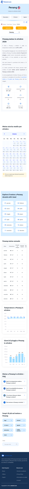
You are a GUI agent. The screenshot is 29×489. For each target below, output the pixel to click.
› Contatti (18, 480)
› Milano (4, 474)
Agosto (18, 425)
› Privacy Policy (19, 474)
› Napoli (3, 477)
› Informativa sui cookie (21, 477)
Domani (19, 420)
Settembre (8, 28)
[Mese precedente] (5, 134)
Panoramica (5, 17)
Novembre (20, 28)
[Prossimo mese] (24, 134)
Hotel (5, 435)
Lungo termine (19, 430)
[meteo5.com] (6, 2)
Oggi (5, 420)
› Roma (3, 471)
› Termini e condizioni (21, 471)
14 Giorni (15, 17)
